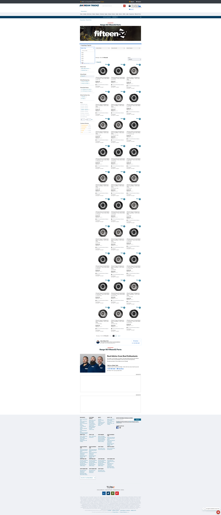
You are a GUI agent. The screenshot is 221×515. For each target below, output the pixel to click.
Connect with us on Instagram (120, 428)
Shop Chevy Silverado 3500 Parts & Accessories (93, 453)
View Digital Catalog (83, 433)
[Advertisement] (110, 384)
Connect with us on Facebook (117, 428)
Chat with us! (91, 425)
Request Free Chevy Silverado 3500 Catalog (92, 456)
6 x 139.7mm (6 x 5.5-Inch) (86, 91)
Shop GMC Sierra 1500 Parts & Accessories (110, 464)
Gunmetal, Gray (84, 70)
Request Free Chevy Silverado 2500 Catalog (83, 456)
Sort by (129, 57)
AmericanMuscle (100, 489)
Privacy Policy (131, 421)
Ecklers (122, 489)
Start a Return (91, 421)
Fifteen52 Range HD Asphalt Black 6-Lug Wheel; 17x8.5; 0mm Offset (102, 78)
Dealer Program (101, 423)
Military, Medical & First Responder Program (92, 427)
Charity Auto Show (101, 422)
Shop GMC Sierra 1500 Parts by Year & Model (111, 461)
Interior (120, 14)
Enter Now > (115, 17)
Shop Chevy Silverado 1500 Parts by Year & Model (111, 438)
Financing (81, 425)
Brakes (93, 14)
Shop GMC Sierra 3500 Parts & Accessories (92, 471)
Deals (81, 14)
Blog (81, 431)
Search (124, 6)
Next (119, 335)
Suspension (131, 14)
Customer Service (92, 424)
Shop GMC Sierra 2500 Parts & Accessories (83, 471)
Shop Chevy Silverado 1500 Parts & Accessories (111, 441)
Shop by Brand (82, 19)
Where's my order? (92, 420)
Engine (106, 14)
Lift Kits (124, 14)
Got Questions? (92, 423)
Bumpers (97, 14)
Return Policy (91, 422)
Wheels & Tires (138, 14)
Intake (117, 14)
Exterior (113, 14)
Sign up (137, 419)
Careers (99, 421)
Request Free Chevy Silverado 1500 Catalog (110, 444)
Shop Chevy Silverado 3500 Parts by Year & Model (93, 450)
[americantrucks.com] (89, 5)
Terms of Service (123, 512)
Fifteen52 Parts (88, 19)
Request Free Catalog (84, 432)
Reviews (99, 425)
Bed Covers (89, 14)
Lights (127, 14)
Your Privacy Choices (125, 510)
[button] (131, 9)
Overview (99, 419)
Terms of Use (91, 429)
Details (102, 1)
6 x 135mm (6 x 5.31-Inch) (86, 89)
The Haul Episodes (83, 430)
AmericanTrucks (108, 489)
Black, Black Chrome (85, 68)
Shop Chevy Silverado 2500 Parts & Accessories (84, 453)
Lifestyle (85, 14)
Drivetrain (102, 14)
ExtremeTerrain (116, 489)
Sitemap (109, 510)
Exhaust (109, 14)
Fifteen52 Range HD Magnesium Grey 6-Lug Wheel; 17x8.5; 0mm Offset (133, 78)
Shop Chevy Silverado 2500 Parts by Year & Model (84, 450)
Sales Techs (100, 424)
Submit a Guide (101, 420)
